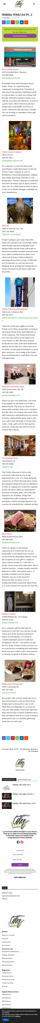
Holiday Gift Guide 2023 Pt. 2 (23, 794)
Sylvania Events (7, 965)
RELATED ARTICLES (9, 780)
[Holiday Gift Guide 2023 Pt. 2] (7, 796)
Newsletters (7, 893)
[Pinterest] (13, 22)
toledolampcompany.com (12, 160)
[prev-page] (3, 813)
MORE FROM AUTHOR (24, 780)
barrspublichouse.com (11, 78)
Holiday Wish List (17, 10)
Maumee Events (7, 958)
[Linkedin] (22, 22)
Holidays (9, 10)
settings (17, 1016)
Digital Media (6, 18)
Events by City (7, 949)
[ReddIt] (26, 22)
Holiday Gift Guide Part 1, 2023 (24, 803)
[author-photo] (20, 763)
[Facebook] (4, 22)
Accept (5, 1020)
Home (3, 10)
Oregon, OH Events (8, 955)
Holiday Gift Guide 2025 (22, 785)
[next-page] (6, 813)
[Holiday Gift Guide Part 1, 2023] (7, 805)
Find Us (4, 899)
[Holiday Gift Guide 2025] (7, 787)
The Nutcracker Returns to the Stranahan (29, 750)
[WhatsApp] (17, 22)
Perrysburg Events (8, 962)
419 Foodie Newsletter (11, 896)
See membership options (20, 36)
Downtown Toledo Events (10, 951)
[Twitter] (8, 22)
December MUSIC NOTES (10, 749)
